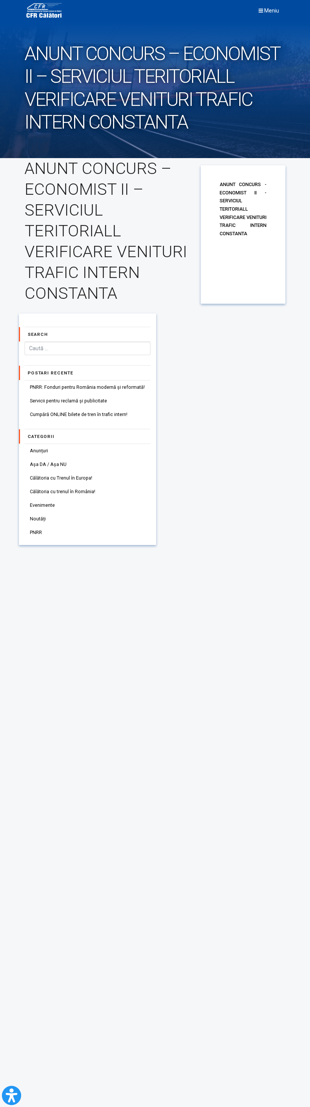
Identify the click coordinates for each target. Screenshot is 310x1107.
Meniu (271, 11)
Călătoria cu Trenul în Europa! (61, 478)
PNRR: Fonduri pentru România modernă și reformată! (87, 387)
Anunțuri (39, 450)
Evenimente (42, 505)
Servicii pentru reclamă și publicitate (68, 401)
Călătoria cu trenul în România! (62, 491)
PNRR (36, 532)
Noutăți (38, 519)
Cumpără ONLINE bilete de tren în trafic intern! (78, 414)
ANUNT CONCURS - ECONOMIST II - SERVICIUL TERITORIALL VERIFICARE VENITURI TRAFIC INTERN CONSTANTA (243, 209)
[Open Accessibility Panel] (11, 1095)
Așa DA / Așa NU (48, 464)
